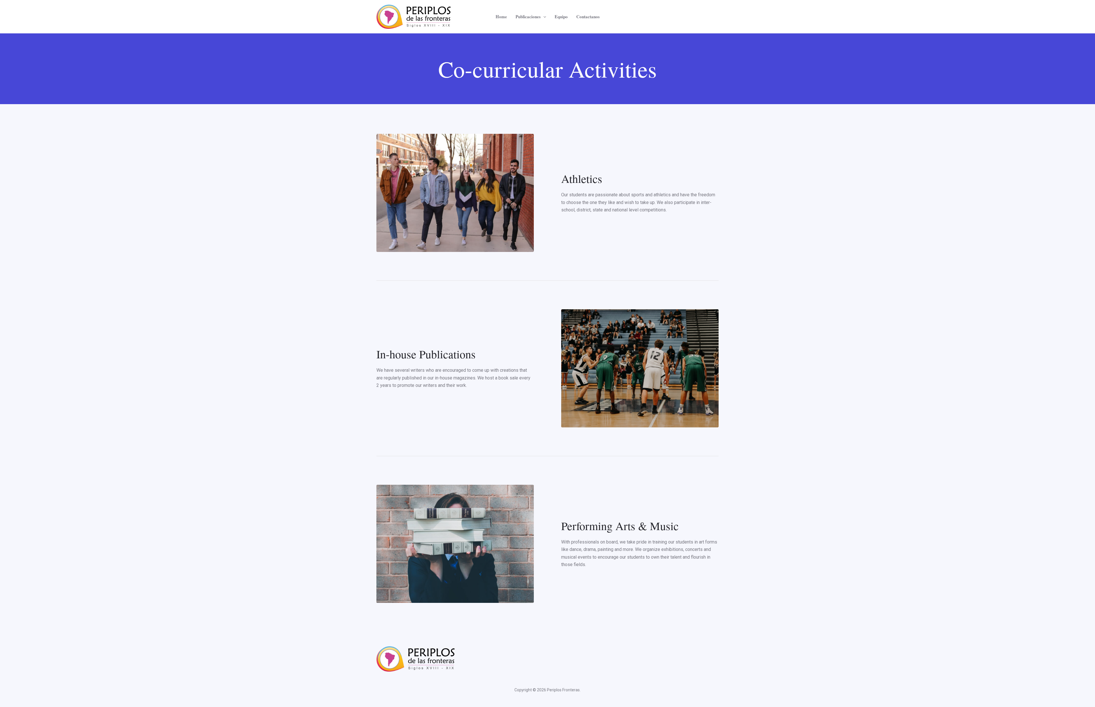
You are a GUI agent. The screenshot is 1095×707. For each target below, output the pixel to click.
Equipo (561, 16)
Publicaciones (528, 16)
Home (501, 16)
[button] (543, 16)
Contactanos (588, 16)
